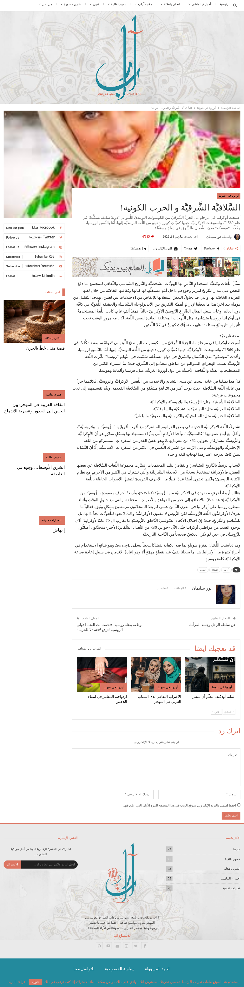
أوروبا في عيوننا (229, 195)
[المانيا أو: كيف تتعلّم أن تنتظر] (210, 674)
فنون (96, 4)
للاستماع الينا (122, 936)
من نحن (47, 4)
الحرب (203, 569)
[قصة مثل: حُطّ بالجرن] (34, 321)
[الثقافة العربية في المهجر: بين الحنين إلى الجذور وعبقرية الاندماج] (34, 377)
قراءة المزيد (16, 982)
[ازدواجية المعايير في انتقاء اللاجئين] (102, 674)
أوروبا (226, 569)
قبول (35, 982)
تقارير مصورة (72, 4)
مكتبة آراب (145, 4)
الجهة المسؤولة (158, 969)
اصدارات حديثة (51, 520)
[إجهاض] (34, 503)
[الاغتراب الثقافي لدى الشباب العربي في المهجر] (156, 674)
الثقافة (215, 569)
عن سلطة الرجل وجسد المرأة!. (212, 625)
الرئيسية (224, 4)
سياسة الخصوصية (119, 969)
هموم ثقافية (119, 4)
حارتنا (236, 849)
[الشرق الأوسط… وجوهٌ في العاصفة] (34, 440)
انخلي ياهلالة (172, 4)
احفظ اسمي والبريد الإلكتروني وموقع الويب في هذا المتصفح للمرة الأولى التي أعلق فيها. (179, 805)
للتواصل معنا (83, 969)
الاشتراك (12, 864)
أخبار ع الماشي (201, 4)
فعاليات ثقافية (231, 888)
